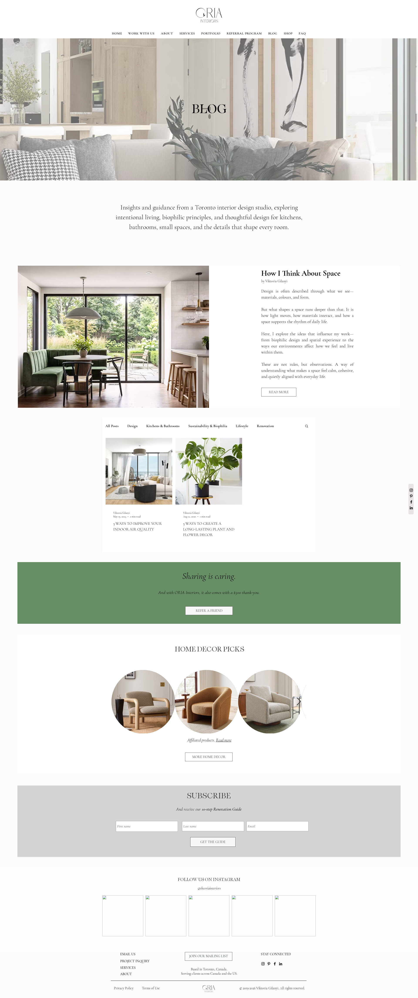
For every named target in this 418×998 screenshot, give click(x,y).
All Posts (112, 426)
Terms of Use (151, 988)
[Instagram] (411, 490)
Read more (223, 740)
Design (132, 426)
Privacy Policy (123, 988)
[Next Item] (298, 701)
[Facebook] (411, 502)
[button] (307, 426)
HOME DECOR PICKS (209, 649)
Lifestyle (242, 426)
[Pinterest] (411, 496)
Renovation (265, 426)
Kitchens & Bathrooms (163, 426)
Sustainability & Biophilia (207, 426)
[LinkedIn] (411, 508)
